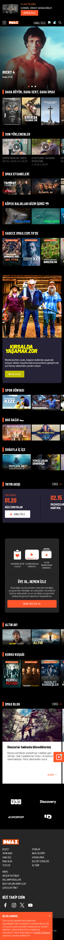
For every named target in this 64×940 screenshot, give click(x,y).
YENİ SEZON (15, 374)
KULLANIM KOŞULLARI (11, 879)
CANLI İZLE (40, 23)
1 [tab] (28, 86)
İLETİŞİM (35, 865)
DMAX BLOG (7, 861)
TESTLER (6, 865)
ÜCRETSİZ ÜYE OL (32, 603)
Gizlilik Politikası (42, 932)
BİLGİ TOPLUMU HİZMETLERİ (14, 883)
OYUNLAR (36, 849)
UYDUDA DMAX (38, 857)
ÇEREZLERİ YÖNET (10, 887)
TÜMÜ (55, 484)
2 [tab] (32, 86)
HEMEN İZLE (29, 13)
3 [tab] (35, 86)
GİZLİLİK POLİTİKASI (10, 875)
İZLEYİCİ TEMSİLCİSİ (40, 861)
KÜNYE (5, 871)
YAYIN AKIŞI (7, 853)
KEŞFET (5, 849)
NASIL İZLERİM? (38, 853)
